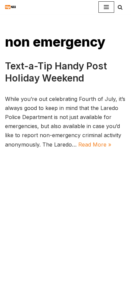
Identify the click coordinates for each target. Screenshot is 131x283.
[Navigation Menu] (106, 7)
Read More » (94, 144)
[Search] (120, 7)
